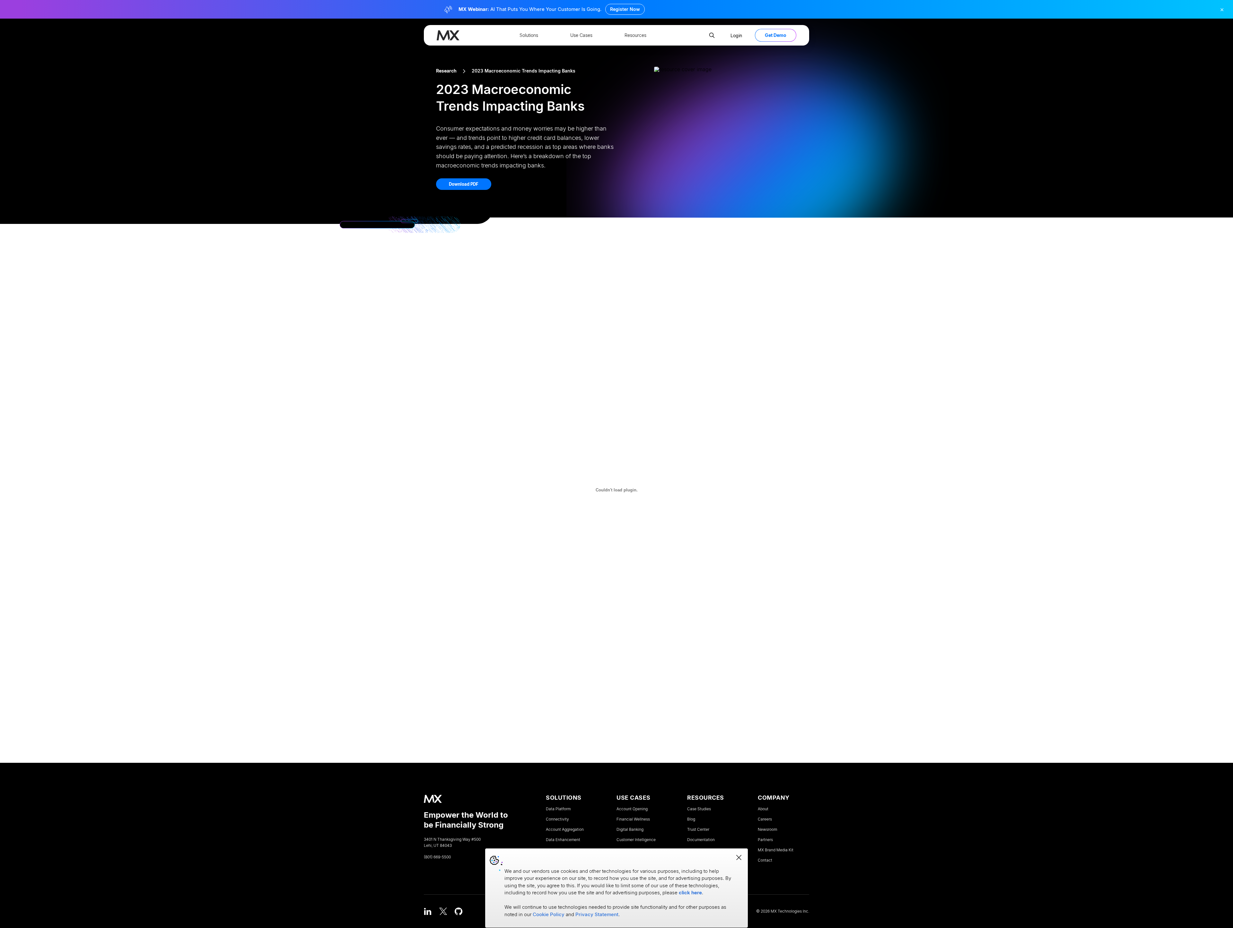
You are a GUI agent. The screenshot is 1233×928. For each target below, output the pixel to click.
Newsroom (767, 829)
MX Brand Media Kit (775, 850)
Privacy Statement (596, 914)
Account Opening (632, 809)
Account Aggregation (565, 829)
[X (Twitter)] (443, 911)
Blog (691, 819)
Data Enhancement (563, 840)
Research (446, 70)
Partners (765, 840)
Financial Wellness (633, 819)
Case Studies (699, 809)
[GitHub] (458, 911)
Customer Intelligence (636, 840)
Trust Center (698, 829)
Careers (765, 819)
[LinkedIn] (428, 911)
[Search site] (712, 35)
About (763, 809)
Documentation (701, 840)
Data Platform (558, 809)
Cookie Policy (548, 914)
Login (736, 35)
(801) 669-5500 (437, 857)
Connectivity (557, 819)
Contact (765, 860)
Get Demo (775, 35)
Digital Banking (629, 829)
